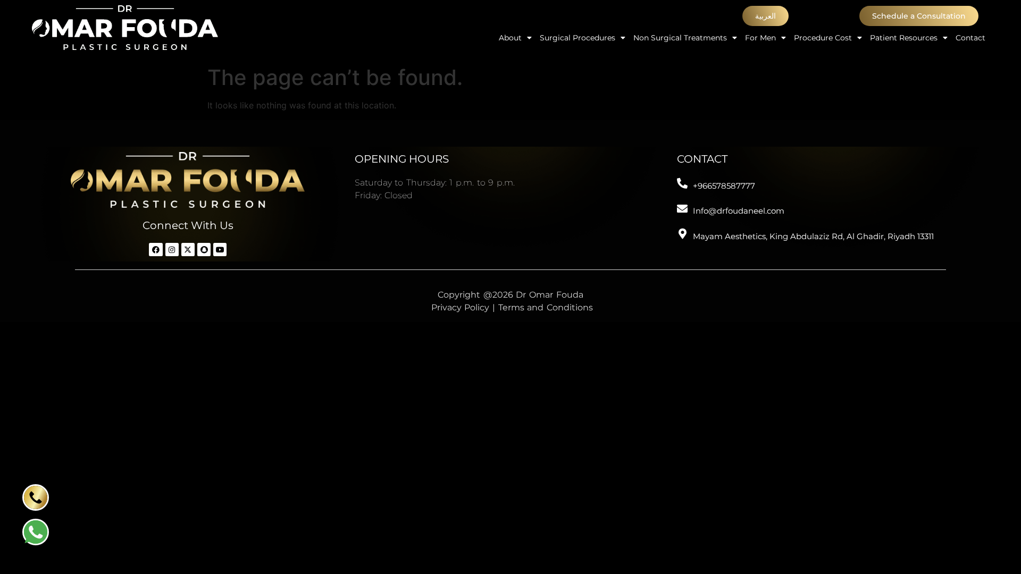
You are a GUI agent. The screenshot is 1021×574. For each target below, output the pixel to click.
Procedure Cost (823, 38)
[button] (765, 16)
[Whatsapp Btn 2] (35, 532)
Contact (970, 38)
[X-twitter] (188, 249)
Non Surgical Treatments (680, 38)
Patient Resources (904, 38)
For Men (760, 38)
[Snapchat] (204, 249)
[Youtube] (220, 249)
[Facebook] (155, 249)
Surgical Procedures (577, 38)
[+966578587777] (682, 183)
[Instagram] (172, 249)
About (510, 38)
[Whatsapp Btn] (35, 497)
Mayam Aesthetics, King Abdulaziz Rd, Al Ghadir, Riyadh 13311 (813, 236)
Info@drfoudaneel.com (738, 211)
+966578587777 (724, 186)
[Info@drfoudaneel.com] (682, 209)
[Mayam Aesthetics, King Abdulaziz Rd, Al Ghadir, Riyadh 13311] (682, 234)
